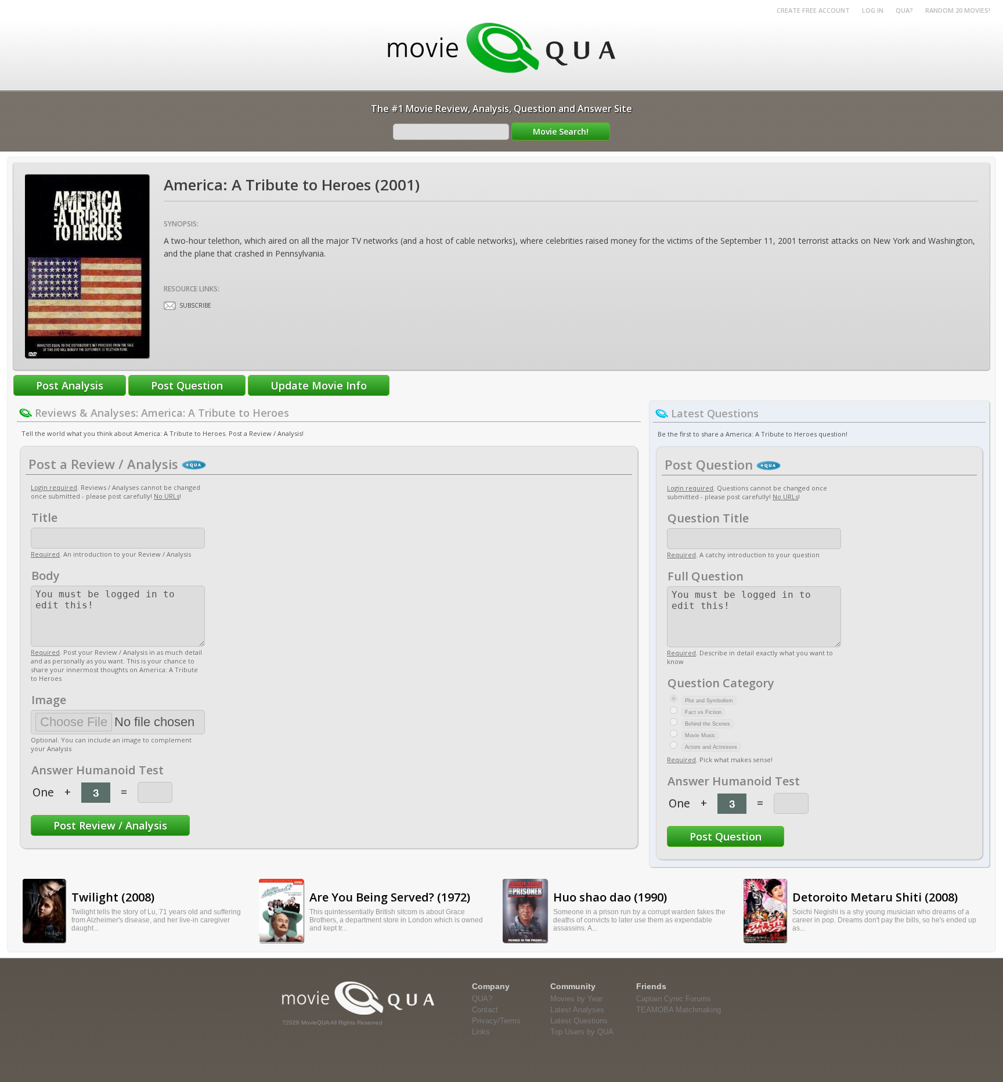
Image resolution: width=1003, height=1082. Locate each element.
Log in (872, 10)
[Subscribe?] (170, 305)
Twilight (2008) (112, 897)
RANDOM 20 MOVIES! (957, 10)
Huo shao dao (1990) (610, 897)
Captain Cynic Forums (673, 998)
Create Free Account (813, 10)
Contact (485, 1009)
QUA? (904, 10)
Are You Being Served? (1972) (389, 897)
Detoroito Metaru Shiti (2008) (875, 897)
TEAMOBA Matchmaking (678, 1009)
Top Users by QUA (582, 1031)
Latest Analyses (577, 1009)
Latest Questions (579, 1020)
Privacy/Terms (496, 1020)
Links (481, 1031)
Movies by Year (576, 998)
